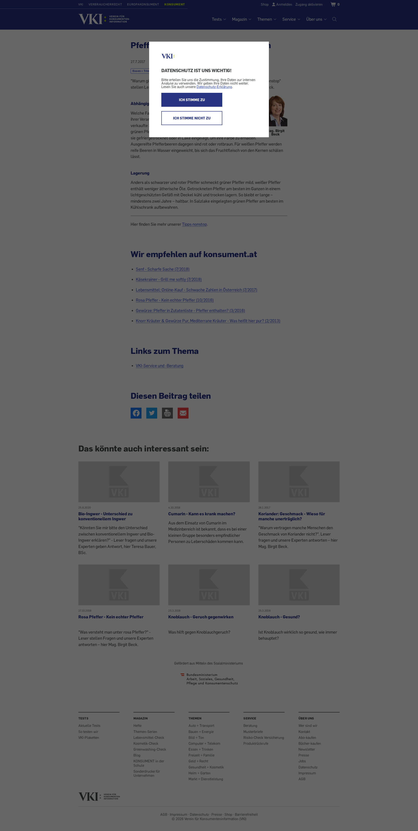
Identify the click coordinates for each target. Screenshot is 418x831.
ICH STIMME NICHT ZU (192, 118)
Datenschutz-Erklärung (214, 87)
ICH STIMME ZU (192, 100)
